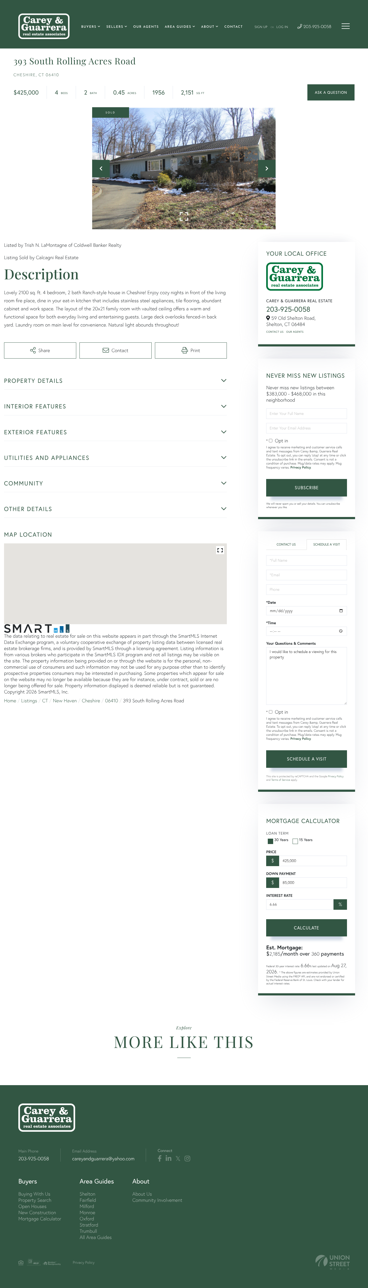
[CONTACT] (331, 92)
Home (10, 700)
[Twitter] (177, 1158)
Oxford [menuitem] (87, 1219)
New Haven (65, 700)
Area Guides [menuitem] (178, 27)
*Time (271, 622)
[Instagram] (187, 1158)
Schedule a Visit (326, 545)
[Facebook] (160, 1158)
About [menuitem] (207, 27)
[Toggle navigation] (346, 26)
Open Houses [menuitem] (32, 1206)
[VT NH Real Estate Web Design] (332, 1262)
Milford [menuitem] (87, 1206)
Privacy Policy (300, 468)
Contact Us (274, 332)
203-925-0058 (316, 27)
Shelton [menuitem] (87, 1194)
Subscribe (307, 487)
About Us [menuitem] (142, 1194)
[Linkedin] (168, 1158)
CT (45, 700)
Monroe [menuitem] (87, 1212)
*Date (271, 602)
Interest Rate (279, 895)
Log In (282, 27)
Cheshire (91, 700)
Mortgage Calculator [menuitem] (39, 1219)
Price (271, 851)
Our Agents (295, 332)
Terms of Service (280, 780)
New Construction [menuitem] (37, 1212)
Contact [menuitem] (233, 27)
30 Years (281, 839)
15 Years (306, 839)
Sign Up (261, 27)
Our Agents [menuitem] (146, 27)
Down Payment (281, 873)
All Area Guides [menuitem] (96, 1237)
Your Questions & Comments (291, 643)
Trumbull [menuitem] (88, 1231)
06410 (111, 700)
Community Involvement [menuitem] (157, 1200)
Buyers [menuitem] (88, 27)
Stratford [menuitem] (89, 1225)
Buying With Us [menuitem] (34, 1194)
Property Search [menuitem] (34, 1200)
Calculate (306, 928)
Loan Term (277, 833)
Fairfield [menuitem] (88, 1200)
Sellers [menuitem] (114, 27)
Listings (29, 700)
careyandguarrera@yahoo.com (103, 1158)
